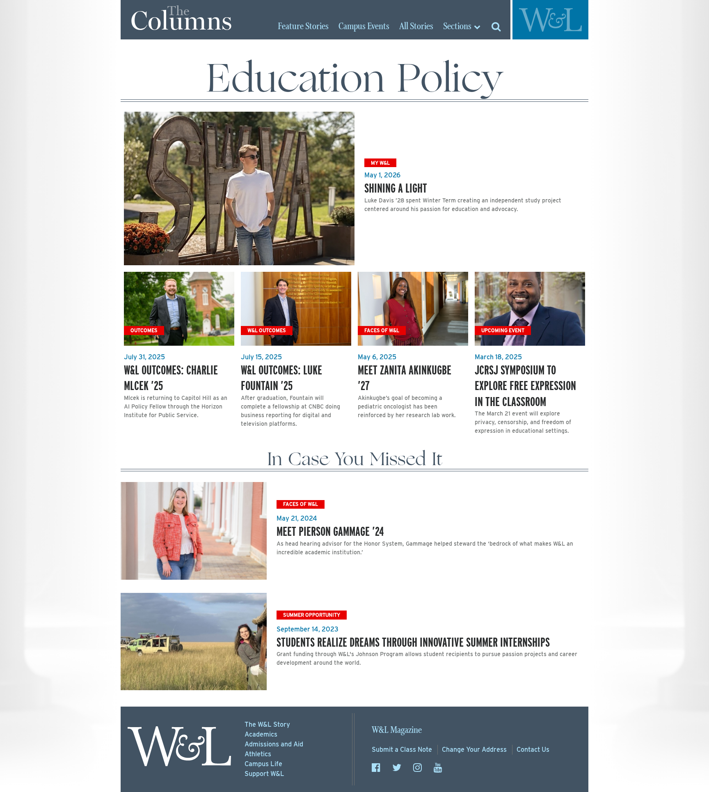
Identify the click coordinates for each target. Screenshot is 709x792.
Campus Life (263, 764)
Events (363, 27)
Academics (261, 734)
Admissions (274, 744)
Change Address (474, 749)
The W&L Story (267, 724)
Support (264, 774)
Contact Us (533, 749)
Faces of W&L (381, 330)
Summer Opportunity (311, 615)
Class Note (402, 749)
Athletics (258, 754)
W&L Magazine (397, 730)
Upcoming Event (502, 330)
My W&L (380, 163)
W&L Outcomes (266, 330)
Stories (303, 27)
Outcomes (144, 330)
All (416, 27)
